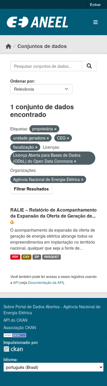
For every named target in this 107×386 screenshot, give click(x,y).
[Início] (8, 45)
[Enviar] (89, 66)
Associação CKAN (19, 327)
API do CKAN (15, 320)
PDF (15, 256)
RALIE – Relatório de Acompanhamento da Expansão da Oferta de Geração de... (53, 212)
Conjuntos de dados (42, 45)
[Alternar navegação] (95, 22)
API (16, 282)
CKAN (13, 349)
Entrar (95, 4)
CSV (26, 256)
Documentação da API (45, 282)
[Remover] (55, 129)
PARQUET (51, 256)
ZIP (37, 256)
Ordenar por (22, 81)
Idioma (10, 359)
